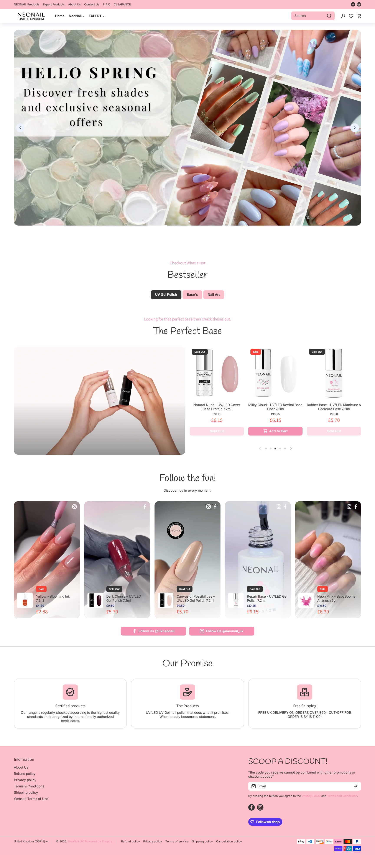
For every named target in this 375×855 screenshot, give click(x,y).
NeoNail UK (76, 841)
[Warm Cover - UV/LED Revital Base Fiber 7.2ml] (275, 373)
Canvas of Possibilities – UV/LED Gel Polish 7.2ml (196, 598)
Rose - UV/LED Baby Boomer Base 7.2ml (217, 407)
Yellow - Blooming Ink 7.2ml (53, 598)
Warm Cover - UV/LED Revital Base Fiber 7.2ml (275, 407)
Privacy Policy (311, 796)
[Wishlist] (351, 16)
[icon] (74, 507)
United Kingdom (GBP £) (29, 841)
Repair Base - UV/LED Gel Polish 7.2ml (267, 598)
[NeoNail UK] (31, 16)
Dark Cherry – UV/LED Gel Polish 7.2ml (123, 598)
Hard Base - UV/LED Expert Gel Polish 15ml (334, 407)
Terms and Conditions (342, 796)
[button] (359, 16)
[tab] (192, 294)
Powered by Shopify (98, 841)
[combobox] (313, 15)
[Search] (329, 15)
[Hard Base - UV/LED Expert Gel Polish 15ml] (334, 373)
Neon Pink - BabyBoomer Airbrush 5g (337, 598)
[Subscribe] (355, 786)
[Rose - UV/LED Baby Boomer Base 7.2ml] (217, 373)
